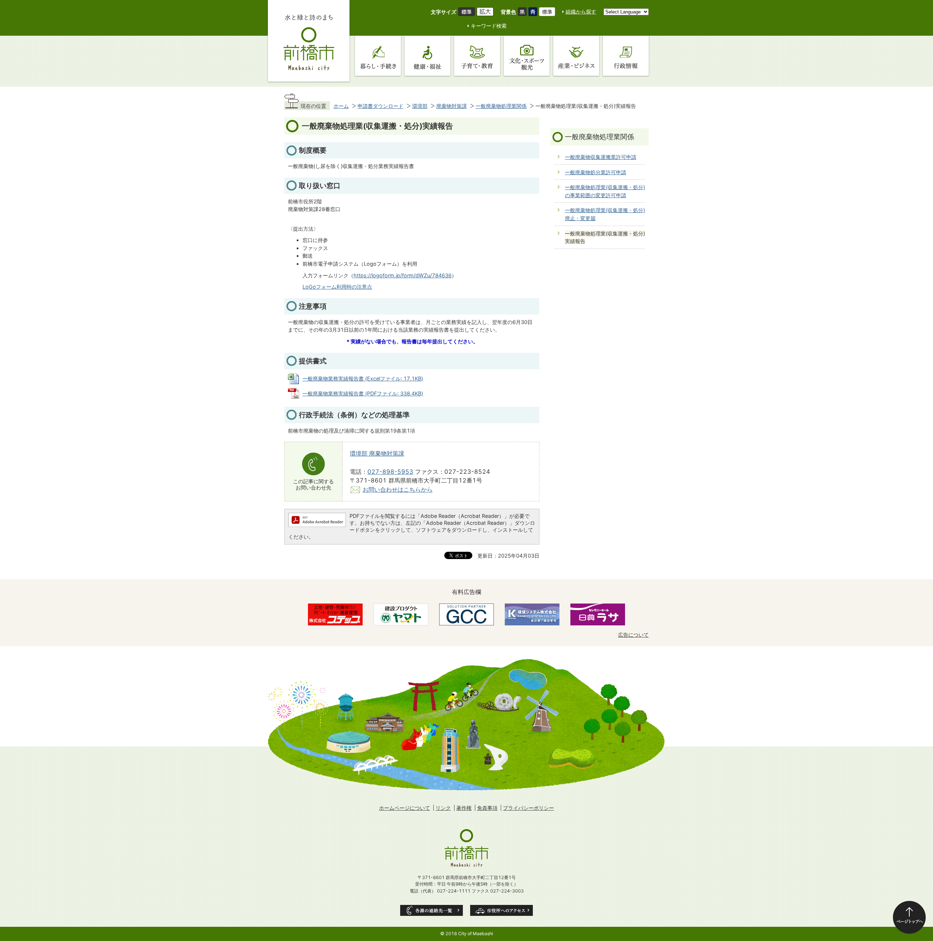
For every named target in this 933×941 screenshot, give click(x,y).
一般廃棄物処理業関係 (501, 106)
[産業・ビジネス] (576, 56)
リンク (443, 808)
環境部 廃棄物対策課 (377, 453)
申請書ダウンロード (380, 106)
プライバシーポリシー (528, 808)
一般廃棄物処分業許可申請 (595, 172)
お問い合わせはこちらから (398, 489)
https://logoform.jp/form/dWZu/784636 (403, 275)
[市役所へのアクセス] (501, 910)
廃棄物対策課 (451, 106)
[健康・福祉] (427, 56)
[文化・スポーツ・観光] (527, 56)
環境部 (420, 106)
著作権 (464, 808)
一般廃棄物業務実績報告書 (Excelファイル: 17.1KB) (362, 378)
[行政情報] (626, 56)
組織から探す (581, 11)
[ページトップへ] (909, 917)
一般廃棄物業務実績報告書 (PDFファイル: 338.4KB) (362, 393)
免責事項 (487, 808)
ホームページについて (404, 808)
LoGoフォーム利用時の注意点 (337, 287)
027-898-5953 (390, 471)
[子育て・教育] (477, 56)
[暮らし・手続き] (378, 56)
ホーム (341, 106)
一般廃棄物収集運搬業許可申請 (600, 157)
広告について (633, 635)
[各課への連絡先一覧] (431, 910)
